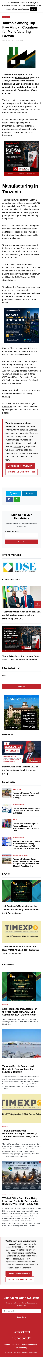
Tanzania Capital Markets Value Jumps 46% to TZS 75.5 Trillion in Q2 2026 (26, 810)
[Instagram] (29, 1338)
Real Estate (17, 789)
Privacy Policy (21, 1348)
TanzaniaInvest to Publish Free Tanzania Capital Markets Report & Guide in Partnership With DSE (21, 615)
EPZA (14, 371)
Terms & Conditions (29, 1344)
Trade (15, 820)
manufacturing (22, 77)
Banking (25, 855)
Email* (4, 676)
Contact (7, 1344)
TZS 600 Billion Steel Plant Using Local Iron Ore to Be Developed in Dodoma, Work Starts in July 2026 (20, 1201)
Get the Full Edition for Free (21, 472)
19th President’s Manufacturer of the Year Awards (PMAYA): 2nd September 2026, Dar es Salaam (20, 909)
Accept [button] (33, 9)
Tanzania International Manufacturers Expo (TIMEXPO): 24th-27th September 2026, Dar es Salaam (20, 950)
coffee (34, 229)
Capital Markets (18, 804)
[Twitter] (14, 1338)
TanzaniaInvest (21, 1332)
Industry (6, 17)
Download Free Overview (20, 466)
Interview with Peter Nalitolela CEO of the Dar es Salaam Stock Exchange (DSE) (20, 770)
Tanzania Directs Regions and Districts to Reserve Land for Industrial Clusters (18, 1069)
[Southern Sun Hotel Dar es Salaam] (21, 712)
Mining (11, 1194)
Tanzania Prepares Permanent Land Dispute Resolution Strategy (26, 795)
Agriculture (17, 855)
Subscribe (20, 1317)
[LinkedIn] (19, 1338)
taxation (17, 446)
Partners (15, 1344)
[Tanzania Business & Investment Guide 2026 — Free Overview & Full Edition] (21, 639)
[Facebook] (24, 1338)
